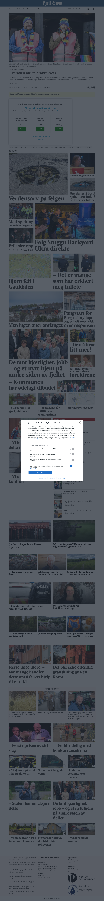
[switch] (72, 449)
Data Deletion (42, 478)
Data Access (52, 478)
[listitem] (52, 445)
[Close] (80, 423)
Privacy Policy (61, 478)
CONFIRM (40, 472)
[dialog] (52, 450)
